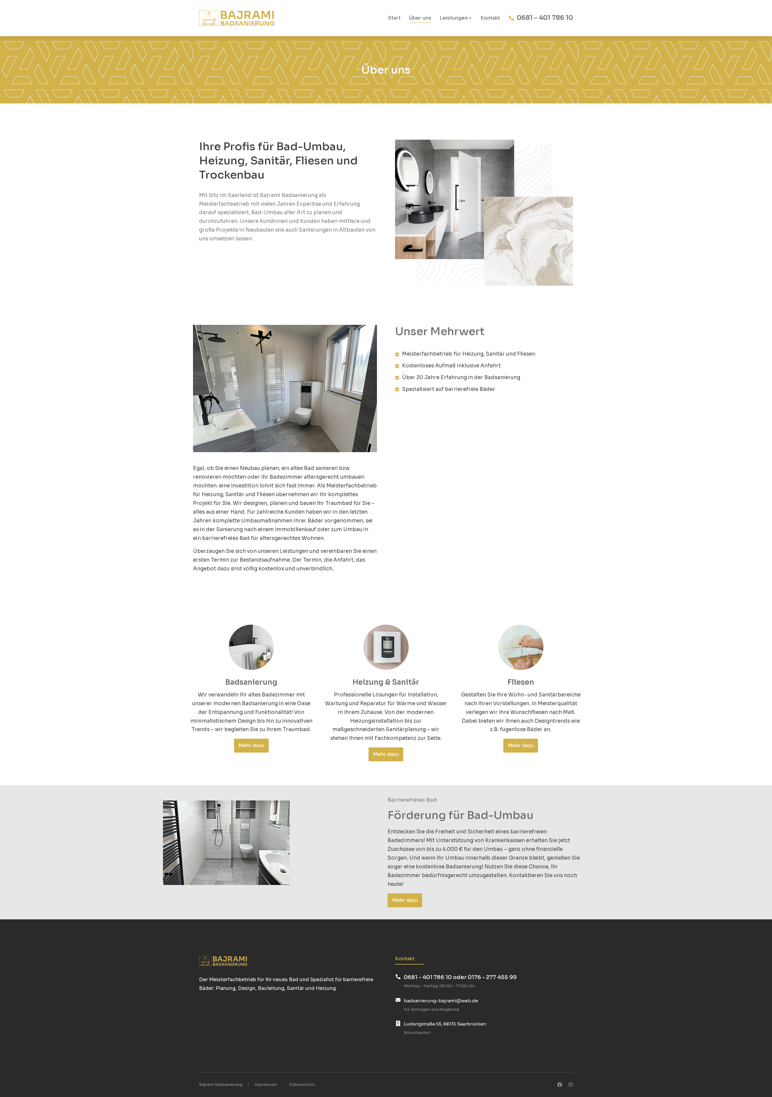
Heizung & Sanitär (386, 682)
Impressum (266, 1084)
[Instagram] (570, 1084)
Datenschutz (302, 1084)
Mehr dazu (251, 745)
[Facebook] (559, 1084)
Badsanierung (251, 682)
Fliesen (521, 682)
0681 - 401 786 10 (545, 18)
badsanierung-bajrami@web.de (441, 1000)
